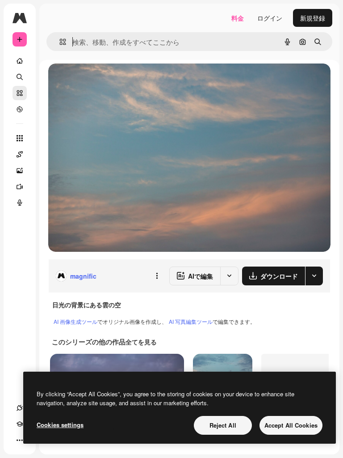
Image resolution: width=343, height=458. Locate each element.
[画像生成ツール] (20, 170)
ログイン (269, 17)
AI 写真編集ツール (191, 321)
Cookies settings (60, 424)
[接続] (20, 408)
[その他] (20, 440)
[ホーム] (20, 61)
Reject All (222, 425)
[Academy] (20, 424)
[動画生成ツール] (20, 186)
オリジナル (109, 80)
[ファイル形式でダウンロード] (314, 276)
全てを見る (141, 341)
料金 (237, 17)
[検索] (20, 77)
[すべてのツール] (20, 138)
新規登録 (312, 17)
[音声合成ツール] (20, 202)
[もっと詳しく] (20, 109)
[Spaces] (20, 154)
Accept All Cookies (291, 425)
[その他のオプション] (157, 276)
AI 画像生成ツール (75, 321)
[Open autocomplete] (59, 41)
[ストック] (20, 93)
